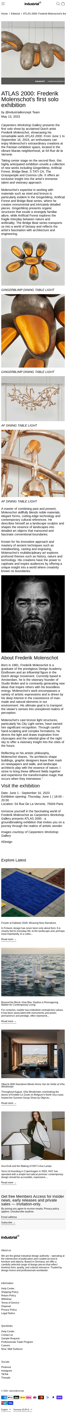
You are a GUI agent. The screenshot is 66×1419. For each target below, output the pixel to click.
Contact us (7, 1335)
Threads (5, 1377)
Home (4, 13)
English (4, 1409)
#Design (6, 841)
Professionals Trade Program (17, 1342)
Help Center (7, 1288)
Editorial (15, 13)
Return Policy (8, 1295)
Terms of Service (10, 1302)
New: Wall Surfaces (12, 1349)
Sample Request (10, 1338)
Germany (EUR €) (21, 1409)
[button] (58, 4)
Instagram (6, 1370)
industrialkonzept (16, 1391)
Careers (5, 1345)
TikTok (4, 1374)
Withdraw (6, 1299)
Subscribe (6, 1222)
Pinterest (6, 1367)
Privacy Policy (9, 1309)
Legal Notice (8, 1313)
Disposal (6, 1306)
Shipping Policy (9, 1292)
